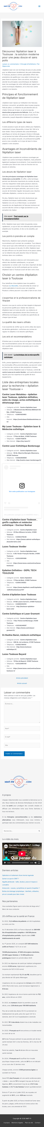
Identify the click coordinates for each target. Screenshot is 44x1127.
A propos (7, 1122)
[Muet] (35, 863)
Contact (37, 1122)
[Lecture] (5, 863)
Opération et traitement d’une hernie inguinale (18, 875)
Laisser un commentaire (10, 64)
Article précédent (22, 678)
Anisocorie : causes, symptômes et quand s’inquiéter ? (21, 888)
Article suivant (22, 683)
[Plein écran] (39, 863)
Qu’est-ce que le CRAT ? (10, 878)
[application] (22, 854)
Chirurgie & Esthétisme (28, 64)
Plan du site (29, 1122)
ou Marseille (13, 286)
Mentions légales (17, 1122)
